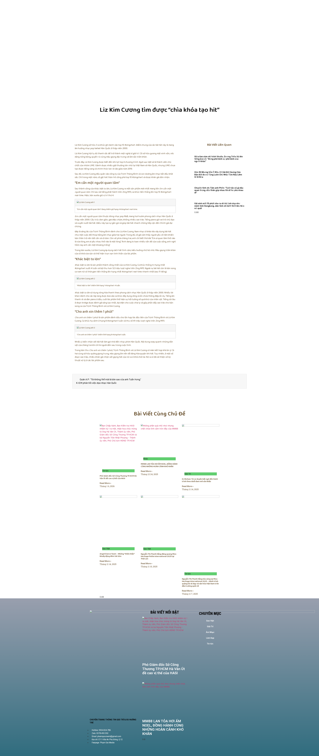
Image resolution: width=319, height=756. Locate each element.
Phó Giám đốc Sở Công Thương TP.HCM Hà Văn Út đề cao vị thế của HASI (118, 477)
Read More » (105, 483)
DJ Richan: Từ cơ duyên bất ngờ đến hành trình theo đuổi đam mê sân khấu (200, 480)
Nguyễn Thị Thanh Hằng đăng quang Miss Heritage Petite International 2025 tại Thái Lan (158, 556)
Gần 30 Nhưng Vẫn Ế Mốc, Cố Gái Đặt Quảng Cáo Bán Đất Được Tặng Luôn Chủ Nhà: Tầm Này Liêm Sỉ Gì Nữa (218, 174)
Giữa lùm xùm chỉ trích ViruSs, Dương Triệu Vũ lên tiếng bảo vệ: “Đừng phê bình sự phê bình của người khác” (218, 158)
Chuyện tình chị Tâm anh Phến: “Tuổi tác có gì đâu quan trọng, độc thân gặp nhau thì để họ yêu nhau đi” (218, 190)
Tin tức (210, 644)
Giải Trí (210, 626)
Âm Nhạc (210, 632)
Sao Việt (210, 621)
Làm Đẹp (210, 638)
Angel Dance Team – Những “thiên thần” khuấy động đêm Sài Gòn (117, 555)
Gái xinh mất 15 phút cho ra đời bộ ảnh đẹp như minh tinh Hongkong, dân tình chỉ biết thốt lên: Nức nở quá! (219, 205)
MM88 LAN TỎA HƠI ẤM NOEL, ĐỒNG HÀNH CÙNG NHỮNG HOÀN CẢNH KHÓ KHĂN (159, 465)
